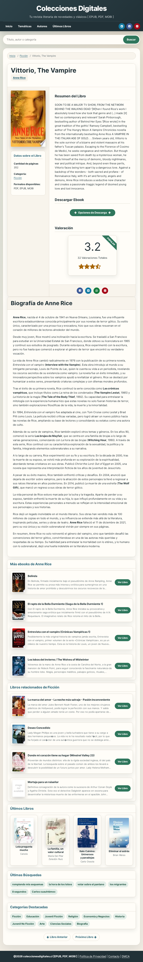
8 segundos (19, 891)
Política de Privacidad (93, 956)
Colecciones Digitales (71, 8)
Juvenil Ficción (54, 916)
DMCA (126, 956)
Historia (120, 916)
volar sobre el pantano (91, 884)
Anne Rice (19, 77)
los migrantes (118, 884)
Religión (73, 916)
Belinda (32, 576)
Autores (42, 26)
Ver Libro (123, 582)
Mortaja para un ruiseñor (43, 782)
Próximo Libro (84, 937)
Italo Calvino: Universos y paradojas (87, 854)
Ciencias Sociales (60, 923)
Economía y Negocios (97, 916)
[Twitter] (122, 26)
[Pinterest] (137, 26)
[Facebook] (129, 26)
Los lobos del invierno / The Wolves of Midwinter (58, 659)
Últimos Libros (62, 26)
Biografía (82, 923)
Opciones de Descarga (92, 212)
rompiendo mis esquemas (27, 884)
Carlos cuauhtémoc (43, 891)
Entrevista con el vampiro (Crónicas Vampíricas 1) (59, 631)
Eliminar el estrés (119, 851)
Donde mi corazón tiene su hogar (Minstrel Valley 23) (61, 755)
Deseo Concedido (39, 727)
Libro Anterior (58, 937)
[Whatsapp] (96, 291)
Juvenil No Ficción (23, 923)
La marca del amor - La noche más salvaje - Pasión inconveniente (69, 699)
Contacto (113, 956)
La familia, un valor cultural (56, 850)
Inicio (9, 26)
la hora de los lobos (60, 884)
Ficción (24, 55)
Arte (42, 923)
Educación (33, 916)
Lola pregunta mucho (24, 848)
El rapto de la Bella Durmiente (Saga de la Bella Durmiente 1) (65, 604)
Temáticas (24, 26)
